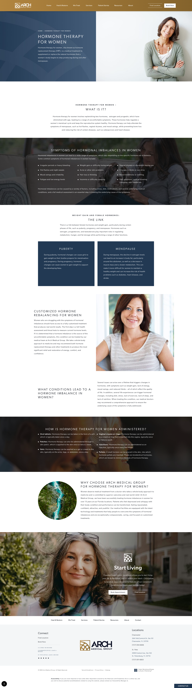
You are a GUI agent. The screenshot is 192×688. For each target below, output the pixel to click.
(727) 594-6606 (138, 645)
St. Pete (135, 650)
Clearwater (136, 635)
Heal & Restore (62, 5)
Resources (118, 5)
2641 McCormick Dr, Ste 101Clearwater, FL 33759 (143, 640)
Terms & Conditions (87, 670)
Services (89, 5)
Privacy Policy (99, 670)
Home (48, 5)
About (130, 5)
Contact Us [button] (183, 686)
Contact (138, 620)
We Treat (76, 5)
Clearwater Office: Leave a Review (47, 651)
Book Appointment (118, 592)
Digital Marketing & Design (146, 670)
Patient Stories (103, 5)
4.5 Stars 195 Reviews (45, 647)
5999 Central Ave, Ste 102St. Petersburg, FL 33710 (142, 654)
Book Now (170, 5)
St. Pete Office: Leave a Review (48, 655)
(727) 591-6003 (138, 660)
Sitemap (107, 670)
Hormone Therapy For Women (58, 31)
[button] (4, 683)
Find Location (155, 5)
